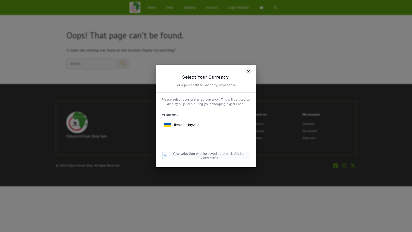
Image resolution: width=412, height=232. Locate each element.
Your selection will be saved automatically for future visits (209, 155)
